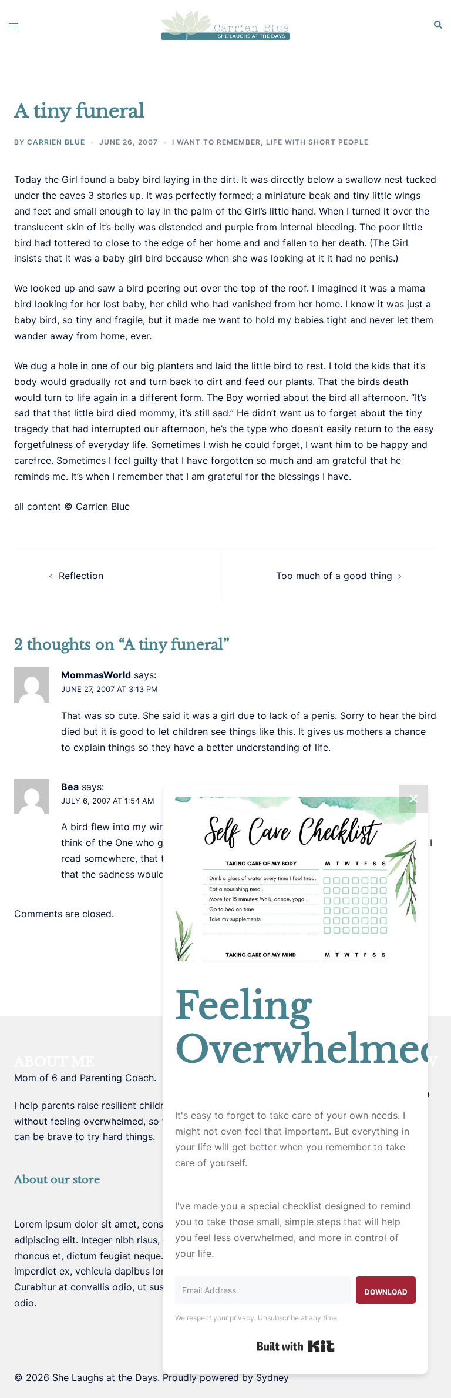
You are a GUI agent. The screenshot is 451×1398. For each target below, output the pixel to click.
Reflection (81, 575)
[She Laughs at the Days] (225, 25)
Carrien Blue (56, 142)
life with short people (317, 142)
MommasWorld (96, 675)
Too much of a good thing (334, 575)
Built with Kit (296, 1346)
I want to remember (216, 142)
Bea (70, 786)
